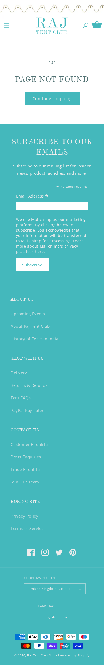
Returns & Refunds (29, 385)
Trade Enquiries (26, 469)
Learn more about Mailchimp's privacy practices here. (50, 246)
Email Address (32, 196)
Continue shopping (52, 98)
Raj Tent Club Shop (42, 655)
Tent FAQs (21, 397)
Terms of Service (27, 528)
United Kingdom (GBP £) (49, 588)
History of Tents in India (34, 338)
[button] (7, 25)
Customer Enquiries (30, 444)
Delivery (19, 372)
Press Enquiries (26, 456)
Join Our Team (25, 482)
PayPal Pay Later (27, 410)
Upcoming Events (28, 313)
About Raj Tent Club (30, 326)
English (49, 617)
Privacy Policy (24, 516)
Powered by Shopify (74, 655)
